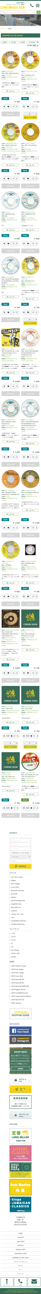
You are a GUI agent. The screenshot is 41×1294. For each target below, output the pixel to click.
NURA (8, 496)
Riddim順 (32, 42)
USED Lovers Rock (17, 976)
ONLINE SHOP (20, 1249)
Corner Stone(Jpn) (7, 639)
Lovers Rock (15, 887)
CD (12, 947)
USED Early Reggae (17, 969)
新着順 (5, 42)
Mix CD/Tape (15, 950)
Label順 (22, 42)
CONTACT (20, 1245)
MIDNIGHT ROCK (31, 567)
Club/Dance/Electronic (18, 924)
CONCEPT (20, 1237)
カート (21, 1270)
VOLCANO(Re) (10, 218)
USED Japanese (16, 1003)
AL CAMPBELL (10, 490)
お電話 (20, 1285)
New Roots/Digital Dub (18, 900)
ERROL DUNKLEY (31, 561)
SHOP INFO (20, 1241)
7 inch (13, 933)
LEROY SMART (30, 143)
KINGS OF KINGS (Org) (12, 710)
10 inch (13, 936)
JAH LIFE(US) (30, 778)
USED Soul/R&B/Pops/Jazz (19, 993)
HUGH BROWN (30, 773)
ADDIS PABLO (15, 630)
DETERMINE (29, 706)
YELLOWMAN (10, 277)
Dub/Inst (13, 897)
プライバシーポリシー (20, 1262)
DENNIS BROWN (31, 490)
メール (34, 1285)
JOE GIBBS (29, 494)
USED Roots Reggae (17, 972)
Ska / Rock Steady (17, 877)
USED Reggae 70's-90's (18, 989)
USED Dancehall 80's (17, 979)
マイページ (20, 1274)
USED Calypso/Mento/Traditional (21, 996)
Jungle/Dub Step (16, 904)
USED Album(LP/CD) (17, 999)
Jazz (12, 917)
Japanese (14, 911)
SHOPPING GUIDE (21, 1253)
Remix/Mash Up (16, 907)
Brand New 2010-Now (17, 890)
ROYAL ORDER (10, 638)
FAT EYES (9, 75)
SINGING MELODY (11, 143)
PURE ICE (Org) (10, 778)
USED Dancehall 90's (17, 983)
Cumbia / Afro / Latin (17, 914)
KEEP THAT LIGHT (32, 782)
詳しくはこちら (11, 91)
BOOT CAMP (29, 638)
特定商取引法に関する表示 (20, 1257)
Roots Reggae (15, 884)
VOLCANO (29, 357)
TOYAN (8, 212)
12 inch (13, 940)
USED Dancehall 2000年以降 (20, 986)
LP (12, 943)
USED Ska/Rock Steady (18, 966)
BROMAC (28, 149)
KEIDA (8, 630)
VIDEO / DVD (15, 953)
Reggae (13, 880)
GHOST (28, 630)
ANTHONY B (9, 71)
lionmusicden (15, 1024)
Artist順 (13, 42)
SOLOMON (10, 360)
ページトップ (7, 1285)
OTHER (13, 957)
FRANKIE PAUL (30, 212)
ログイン (20, 1265)
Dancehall (14, 894)
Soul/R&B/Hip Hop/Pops (18, 921)
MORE (20, 1069)
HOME (2, 28)
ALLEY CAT (9, 706)
